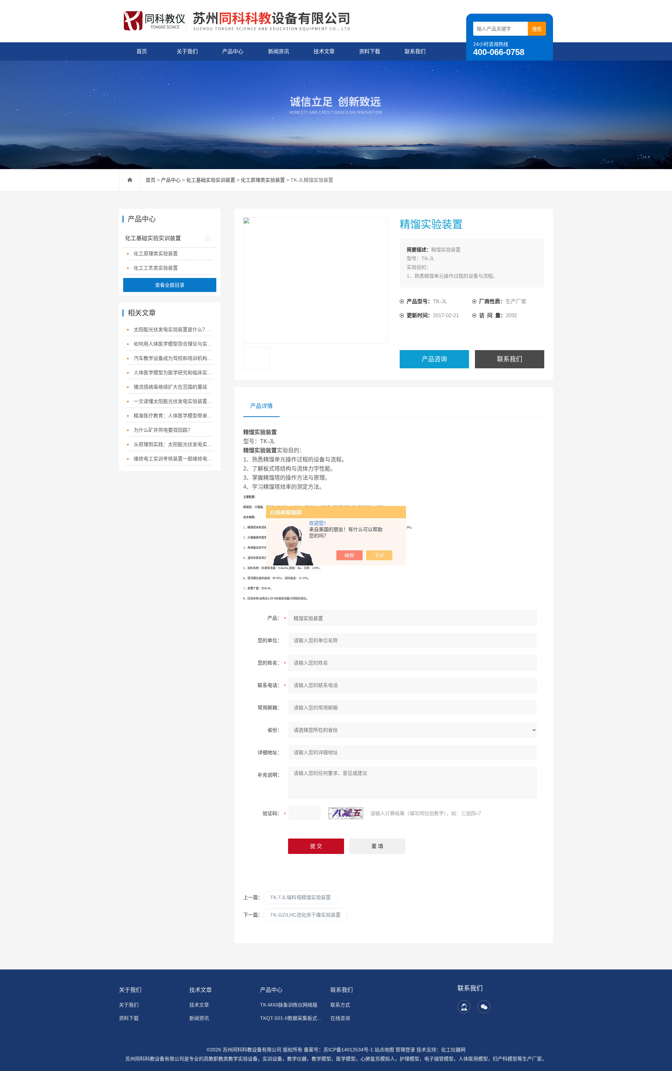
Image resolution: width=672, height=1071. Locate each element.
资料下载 (369, 51)
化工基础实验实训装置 (210, 180)
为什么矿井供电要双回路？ (163, 430)
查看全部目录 (169, 285)
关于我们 (187, 51)
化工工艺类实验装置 (156, 268)
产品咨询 (434, 359)
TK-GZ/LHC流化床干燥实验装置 (305, 915)
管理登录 (405, 1049)
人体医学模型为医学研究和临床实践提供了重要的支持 (173, 372)
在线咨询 (340, 1018)
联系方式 (340, 1005)
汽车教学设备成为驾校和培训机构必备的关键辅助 (173, 358)
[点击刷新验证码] (345, 813)
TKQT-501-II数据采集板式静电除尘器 (291, 1018)
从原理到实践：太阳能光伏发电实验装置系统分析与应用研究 (173, 444)
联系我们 (415, 51)
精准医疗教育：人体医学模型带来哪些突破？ (173, 415)
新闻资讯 (278, 51)
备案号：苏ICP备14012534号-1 (338, 1049)
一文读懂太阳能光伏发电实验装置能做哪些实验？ (173, 401)
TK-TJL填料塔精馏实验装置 (300, 897)
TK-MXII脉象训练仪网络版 (288, 1005)
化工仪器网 (453, 1049)
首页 (141, 51)
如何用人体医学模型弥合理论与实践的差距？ (173, 344)
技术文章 (324, 51)
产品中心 (232, 51)
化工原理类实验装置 (263, 180)
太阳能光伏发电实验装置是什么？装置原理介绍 (173, 329)
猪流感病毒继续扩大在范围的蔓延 (170, 387)
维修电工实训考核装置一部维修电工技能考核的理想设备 (173, 458)
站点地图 (384, 1049)
